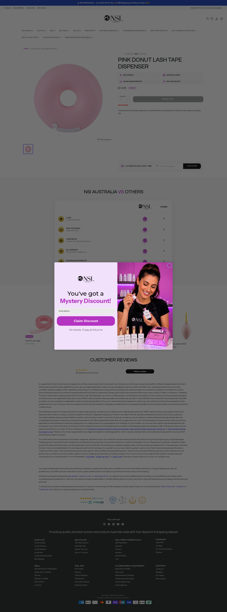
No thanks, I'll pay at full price (86, 329)
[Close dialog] (170, 265)
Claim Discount (86, 321)
